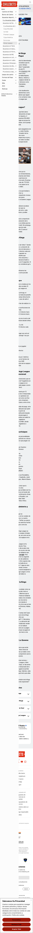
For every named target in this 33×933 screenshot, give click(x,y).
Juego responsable (22, 812)
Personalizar (16, 920)
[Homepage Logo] (9, 4)
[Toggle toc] (16, 95)
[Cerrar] (31, 900)
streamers (24, 71)
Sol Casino (20, 779)
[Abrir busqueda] (30, 2)
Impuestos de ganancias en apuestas (21, 797)
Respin (19, 785)
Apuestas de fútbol (20, 14)
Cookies (19, 815)
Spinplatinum (21, 776)
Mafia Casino (21, 773)
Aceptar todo (16, 929)
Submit (26, 889)
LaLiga (21, 554)
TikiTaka (19, 782)
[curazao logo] (25, 860)
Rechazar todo (16, 924)
